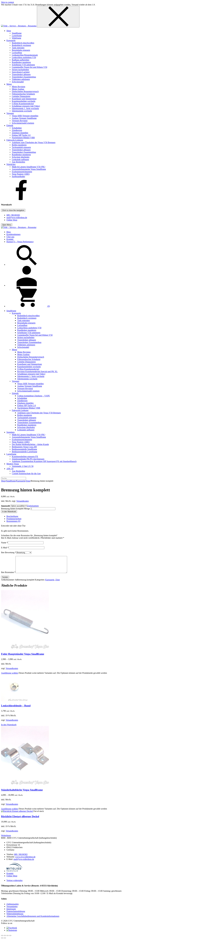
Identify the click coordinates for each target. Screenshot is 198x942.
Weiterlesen (6, 835)
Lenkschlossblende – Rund (16, 705)
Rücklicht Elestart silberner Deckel (20, 816)
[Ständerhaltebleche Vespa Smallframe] (25, 784)
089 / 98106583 (13, 215)
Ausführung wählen (9, 673)
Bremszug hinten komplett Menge (15, 508)
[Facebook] (21, 199)
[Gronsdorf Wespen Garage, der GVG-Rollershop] (19, 26)
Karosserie (20, 481)
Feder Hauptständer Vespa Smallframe (22, 654)
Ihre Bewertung (8, 552)
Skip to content (7, 2)
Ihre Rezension (8, 572)
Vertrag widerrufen (14, 880)
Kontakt (9, 873)
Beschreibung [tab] (12, 516)
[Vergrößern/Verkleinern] (2, 935)
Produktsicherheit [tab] (13, 519)
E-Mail (5, 547)
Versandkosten (22, 501)
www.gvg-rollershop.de (25, 857)
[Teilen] (7, 935)
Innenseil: (5, 506)
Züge (28, 481)
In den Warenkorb (9, 512)
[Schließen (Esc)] (10, 935)
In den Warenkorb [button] (8, 725)
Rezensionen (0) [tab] (13, 521)
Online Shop (11, 220)
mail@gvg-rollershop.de (16, 217)
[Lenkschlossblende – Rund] (14, 700)
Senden (5, 577)
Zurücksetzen (33, 506)
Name (4, 542)
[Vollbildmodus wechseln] (5, 935)
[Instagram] (11, 930)
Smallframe (11, 481)
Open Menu (6, 225)
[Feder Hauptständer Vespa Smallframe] (25, 649)
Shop (3, 481)
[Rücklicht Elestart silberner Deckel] (17, 811)
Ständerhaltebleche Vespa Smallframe (22, 789)
